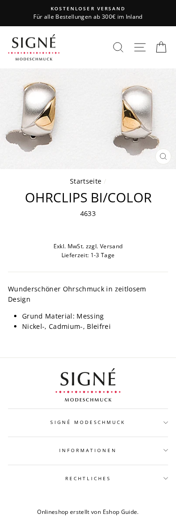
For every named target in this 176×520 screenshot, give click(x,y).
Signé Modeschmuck (87, 422)
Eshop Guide (120, 512)
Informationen (88, 450)
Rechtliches (88, 478)
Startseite (85, 181)
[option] (88, 13)
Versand (111, 246)
